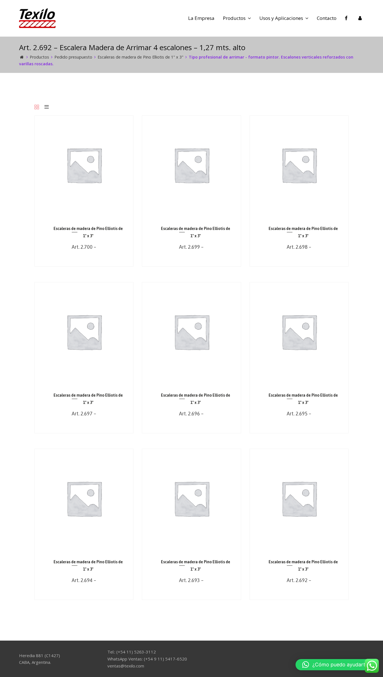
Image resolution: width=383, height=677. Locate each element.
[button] (336, 664)
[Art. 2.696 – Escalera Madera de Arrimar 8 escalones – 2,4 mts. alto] (191, 379)
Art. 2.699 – (191, 247)
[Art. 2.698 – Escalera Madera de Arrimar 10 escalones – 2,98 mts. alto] (299, 212)
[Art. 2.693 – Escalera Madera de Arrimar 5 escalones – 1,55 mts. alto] (191, 546)
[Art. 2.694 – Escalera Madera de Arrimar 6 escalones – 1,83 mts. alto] (84, 546)
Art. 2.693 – (191, 580)
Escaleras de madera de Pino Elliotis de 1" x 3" (140, 57)
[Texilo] (37, 18)
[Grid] (36, 107)
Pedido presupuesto (73, 57)
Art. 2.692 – (299, 580)
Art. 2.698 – (299, 247)
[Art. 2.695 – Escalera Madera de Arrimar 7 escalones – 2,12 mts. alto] (299, 379)
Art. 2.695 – (299, 414)
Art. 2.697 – (84, 414)
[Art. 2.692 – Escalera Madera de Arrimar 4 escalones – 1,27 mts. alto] (299, 546)
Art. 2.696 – (191, 414)
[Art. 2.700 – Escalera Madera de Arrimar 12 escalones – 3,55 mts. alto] (84, 212)
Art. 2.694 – (84, 580)
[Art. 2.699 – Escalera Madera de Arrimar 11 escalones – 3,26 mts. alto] (191, 212)
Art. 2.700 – (84, 247)
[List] (46, 107)
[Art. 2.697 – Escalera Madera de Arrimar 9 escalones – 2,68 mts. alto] (84, 379)
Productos (39, 57)
